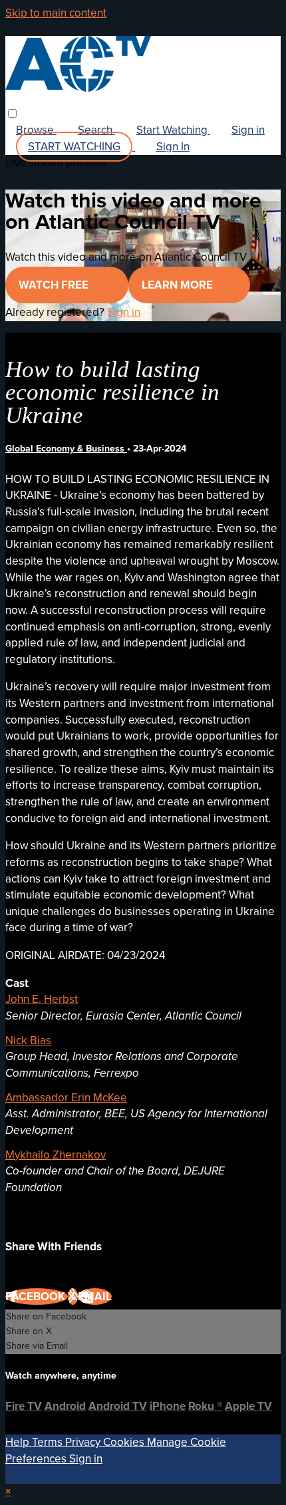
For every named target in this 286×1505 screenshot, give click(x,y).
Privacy (84, 1442)
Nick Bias (28, 1040)
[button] (12, 113)
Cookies (125, 1442)
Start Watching (173, 130)
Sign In (173, 146)
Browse (36, 130)
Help (18, 1442)
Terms (48, 1442)
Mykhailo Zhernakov (55, 1155)
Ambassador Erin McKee (66, 1097)
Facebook (36, 1296)
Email (95, 1296)
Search (96, 130)
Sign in (248, 130)
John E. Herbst (41, 999)
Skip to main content (55, 13)
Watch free (55, 285)
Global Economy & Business (66, 449)
